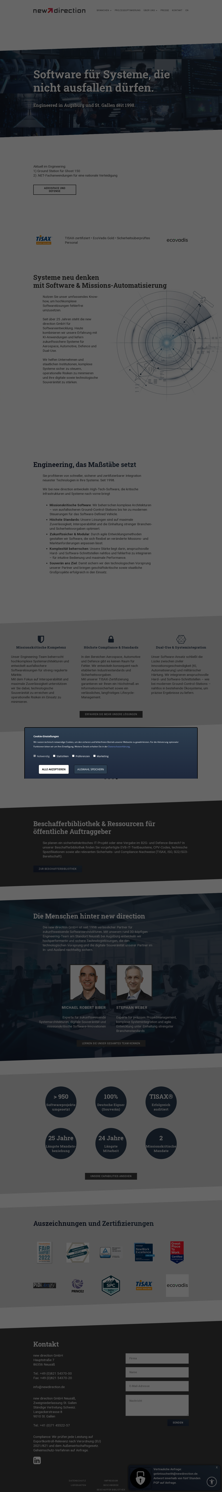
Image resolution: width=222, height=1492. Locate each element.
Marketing (103, 756)
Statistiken (63, 756)
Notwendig (43, 756)
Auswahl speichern (90, 769)
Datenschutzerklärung (119, 746)
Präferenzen (83, 756)
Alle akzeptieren (54, 769)
